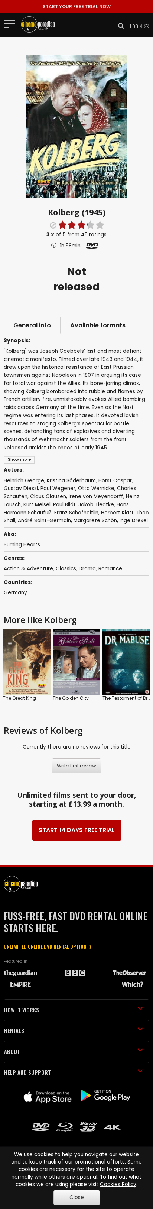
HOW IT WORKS (21, 1010)
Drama (87, 568)
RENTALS (14, 1030)
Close (76, 1197)
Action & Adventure (28, 568)
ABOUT (12, 1051)
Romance (110, 568)
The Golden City (71, 698)
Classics (66, 568)
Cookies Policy (118, 1184)
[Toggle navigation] (12, 23)
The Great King (19, 698)
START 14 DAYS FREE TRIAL (77, 830)
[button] (119, 26)
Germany (15, 592)
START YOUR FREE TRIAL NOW (77, 6)
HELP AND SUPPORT (27, 1072)
